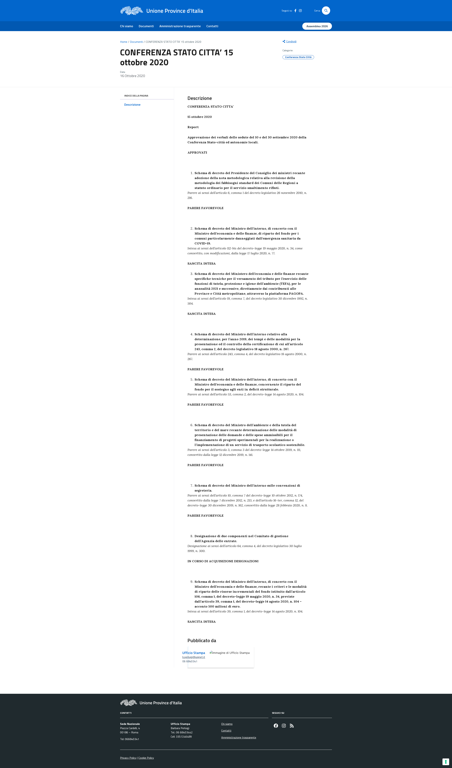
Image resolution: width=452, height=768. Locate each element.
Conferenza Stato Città (298, 57)
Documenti (146, 26)
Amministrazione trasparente (180, 26)
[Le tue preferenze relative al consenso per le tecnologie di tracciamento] (445, 761)
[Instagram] (284, 726)
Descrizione (132, 104)
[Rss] (292, 726)
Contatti (212, 26)
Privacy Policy (128, 758)
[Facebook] (276, 726)
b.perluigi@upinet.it (193, 657)
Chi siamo (126, 26)
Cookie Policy (146, 758)
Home (123, 42)
